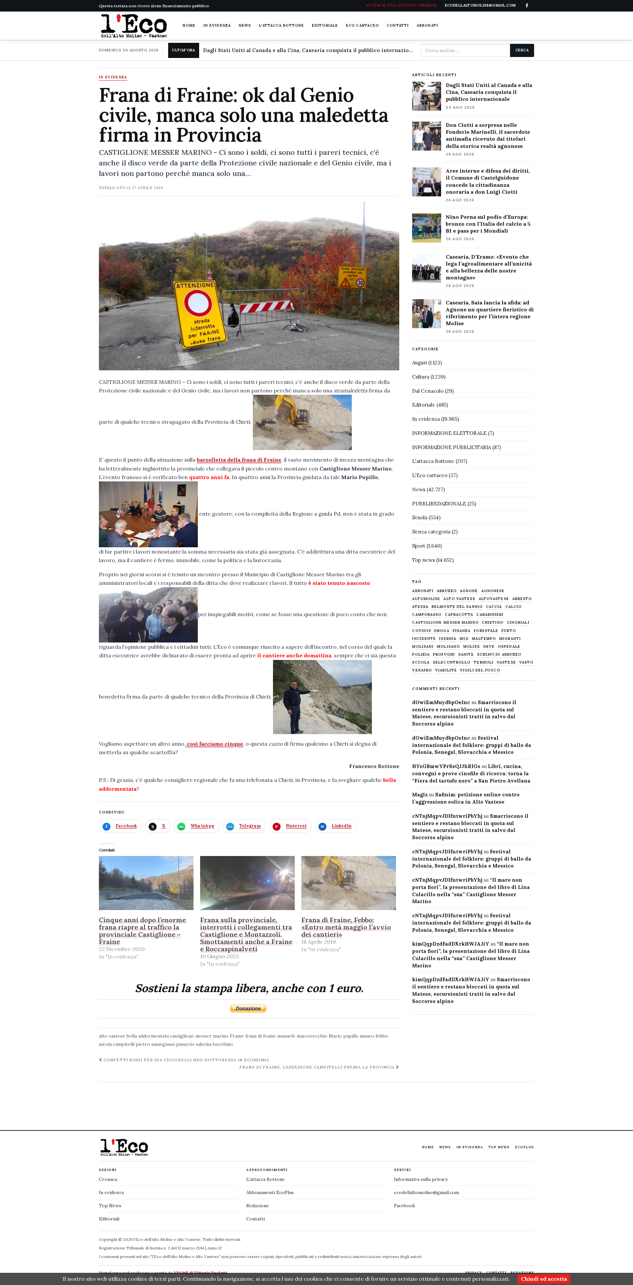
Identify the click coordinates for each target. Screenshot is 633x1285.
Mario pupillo (344, 1036)
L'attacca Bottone (281, 25)
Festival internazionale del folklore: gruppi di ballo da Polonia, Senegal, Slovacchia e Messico (471, 745)
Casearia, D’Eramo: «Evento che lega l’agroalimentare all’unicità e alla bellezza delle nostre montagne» (489, 267)
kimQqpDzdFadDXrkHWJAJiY (450, 944)
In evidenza (217, 25)
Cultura (420, 377)
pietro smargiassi (155, 1044)
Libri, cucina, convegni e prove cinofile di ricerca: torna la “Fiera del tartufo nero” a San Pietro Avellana (471, 773)
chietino (492, 622)
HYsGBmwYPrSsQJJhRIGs (446, 766)
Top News (499, 1147)
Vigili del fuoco (480, 670)
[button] (302, 422)
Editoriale (325, 25)
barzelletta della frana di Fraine (239, 459)
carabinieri (489, 615)
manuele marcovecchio (302, 1036)
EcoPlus (524, 1147)
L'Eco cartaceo (429, 475)
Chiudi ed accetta (544, 1278)
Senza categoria (431, 531)
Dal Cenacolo (427, 391)
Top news (423, 560)
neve (489, 646)
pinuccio (185, 1044)
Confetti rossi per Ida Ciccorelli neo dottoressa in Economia (185, 1059)
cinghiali (518, 622)
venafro (422, 670)
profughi (444, 654)
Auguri (419, 362)
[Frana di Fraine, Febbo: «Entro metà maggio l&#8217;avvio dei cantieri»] (348, 883)
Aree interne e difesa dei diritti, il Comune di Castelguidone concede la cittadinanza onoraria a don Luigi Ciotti (488, 181)
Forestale (486, 631)
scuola (421, 662)
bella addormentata (148, 1036)
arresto (522, 599)
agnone (469, 591)
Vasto (526, 662)
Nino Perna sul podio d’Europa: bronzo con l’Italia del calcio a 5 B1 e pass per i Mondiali (488, 224)
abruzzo (447, 591)
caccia (494, 607)
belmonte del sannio (457, 607)
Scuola (419, 517)
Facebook (404, 1206)
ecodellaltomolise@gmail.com (426, 1192)
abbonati (423, 591)
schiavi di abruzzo (499, 654)
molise (471, 646)
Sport (418, 546)
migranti (510, 639)
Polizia (421, 654)
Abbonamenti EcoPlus (270, 1192)
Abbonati (427, 25)
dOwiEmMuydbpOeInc (441, 702)
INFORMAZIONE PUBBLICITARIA (451, 447)
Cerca (522, 50)
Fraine (237, 1036)
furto (508, 631)
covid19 (421, 631)
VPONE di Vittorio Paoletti (200, 1272)
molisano (448, 646)
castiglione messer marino (199, 1036)
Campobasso (426, 615)
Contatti (398, 25)
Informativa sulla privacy (421, 1179)
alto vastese (112, 1036)
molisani (423, 646)
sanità (466, 654)
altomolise (426, 599)
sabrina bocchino (214, 1044)
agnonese (493, 591)
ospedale (509, 646)
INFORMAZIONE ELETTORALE (449, 433)
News (245, 25)
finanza (462, 631)
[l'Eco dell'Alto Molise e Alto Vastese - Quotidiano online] (134, 26)
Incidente (424, 639)
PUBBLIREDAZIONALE (439, 503)
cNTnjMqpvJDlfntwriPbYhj (447, 816)
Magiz (420, 794)
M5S (464, 639)
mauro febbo (374, 1036)
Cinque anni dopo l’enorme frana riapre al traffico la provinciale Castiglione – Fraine (142, 931)
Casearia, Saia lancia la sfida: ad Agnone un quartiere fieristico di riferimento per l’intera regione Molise (490, 313)
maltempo (484, 639)
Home (189, 25)
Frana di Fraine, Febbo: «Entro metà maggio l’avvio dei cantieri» (346, 927)
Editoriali (109, 1219)
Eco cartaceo (362, 25)
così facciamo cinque (214, 743)
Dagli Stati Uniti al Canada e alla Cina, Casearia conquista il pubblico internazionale (309, 50)
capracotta (459, 615)
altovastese (494, 599)
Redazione (257, 1206)
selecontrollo (451, 662)
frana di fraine (260, 1036)
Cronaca (108, 1179)
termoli (484, 662)
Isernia (447, 639)
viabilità (446, 670)
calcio (513, 607)
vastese (506, 662)
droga (441, 631)
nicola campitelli (117, 1044)
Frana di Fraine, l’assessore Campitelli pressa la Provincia (317, 1067)
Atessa (420, 607)
